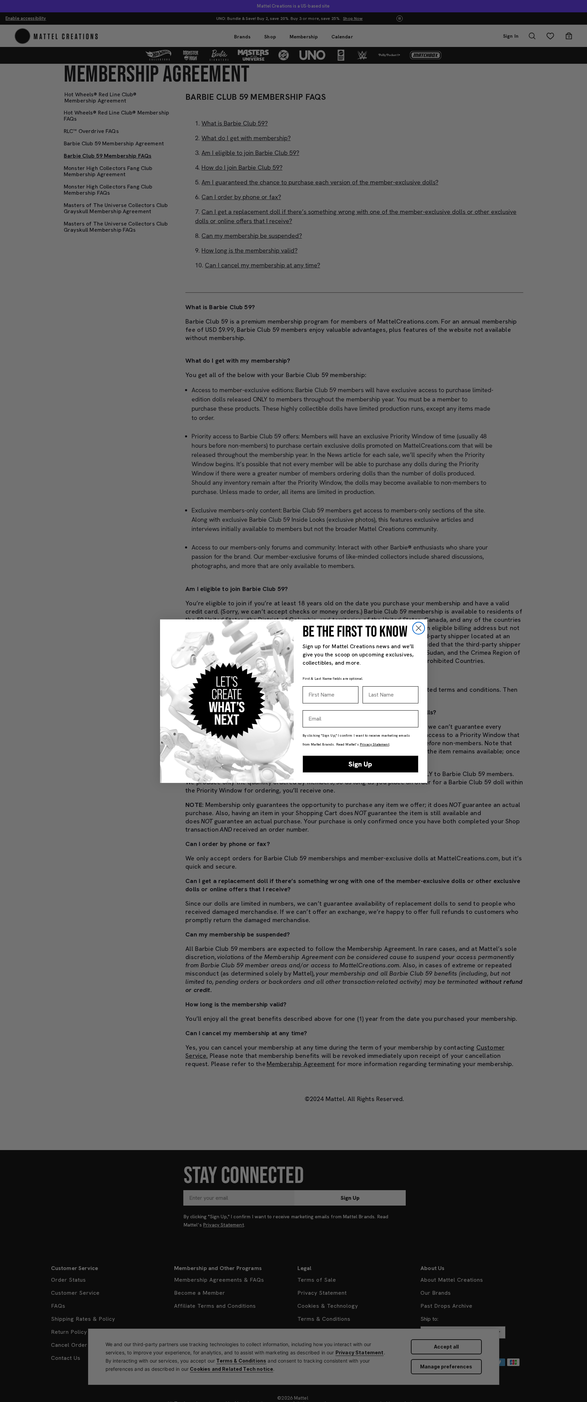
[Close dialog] (419, 628)
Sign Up (360, 764)
